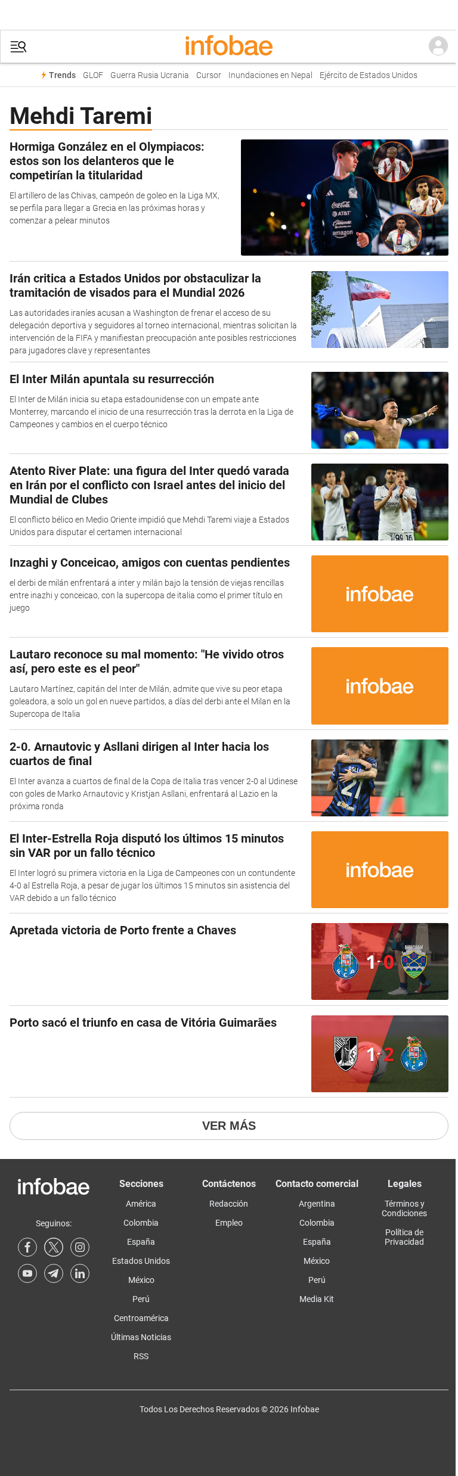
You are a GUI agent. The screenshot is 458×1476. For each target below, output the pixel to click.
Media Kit (316, 1299)
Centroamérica (141, 1318)
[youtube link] (27, 1273)
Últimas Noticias (141, 1337)
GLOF (93, 75)
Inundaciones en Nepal (270, 75)
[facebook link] (27, 1247)
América (141, 1203)
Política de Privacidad (404, 1237)
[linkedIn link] (79, 1273)
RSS (141, 1356)
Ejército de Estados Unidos (368, 75)
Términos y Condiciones (404, 1208)
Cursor (208, 75)
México (141, 1280)
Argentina (317, 1203)
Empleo (229, 1223)
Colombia (141, 1223)
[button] (18, 46)
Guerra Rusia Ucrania (149, 75)
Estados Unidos (141, 1261)
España (141, 1242)
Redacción (228, 1203)
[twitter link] (53, 1247)
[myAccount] (438, 46)
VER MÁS (229, 1125)
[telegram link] (53, 1273)
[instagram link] (79, 1247)
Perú (141, 1299)
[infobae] (229, 46)
